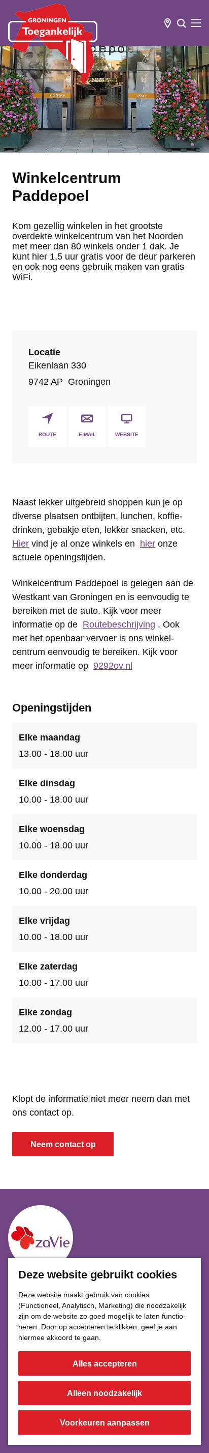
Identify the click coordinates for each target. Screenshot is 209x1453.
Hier (20, 543)
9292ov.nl (112, 666)
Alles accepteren (105, 1363)
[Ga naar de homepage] (52, 44)
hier (147, 543)
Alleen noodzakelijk (104, 1393)
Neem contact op (63, 1144)
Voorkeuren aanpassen (105, 1422)
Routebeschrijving (119, 624)
